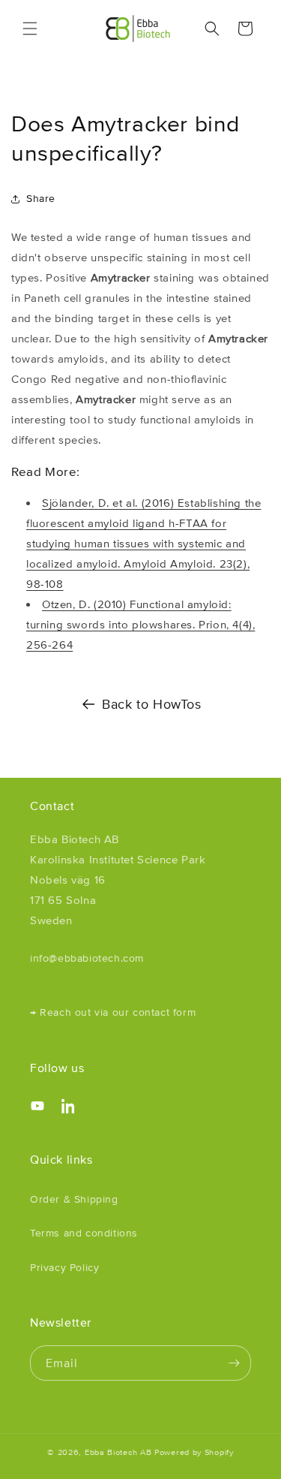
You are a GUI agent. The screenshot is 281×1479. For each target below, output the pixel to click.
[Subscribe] (233, 1363)
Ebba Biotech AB (118, 1451)
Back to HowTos (151, 704)
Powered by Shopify (194, 1451)
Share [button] (40, 198)
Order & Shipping (74, 1199)
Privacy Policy (64, 1267)
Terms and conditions (84, 1233)
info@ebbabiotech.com (87, 958)
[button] (29, 28)
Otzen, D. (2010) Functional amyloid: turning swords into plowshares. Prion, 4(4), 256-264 (140, 624)
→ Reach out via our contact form (113, 1012)
